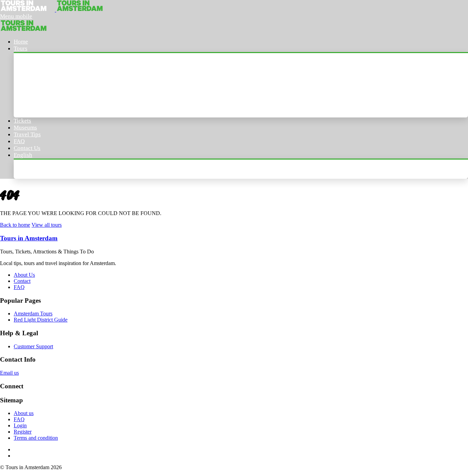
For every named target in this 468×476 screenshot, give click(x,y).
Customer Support (33, 346)
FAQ (19, 141)
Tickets (22, 120)
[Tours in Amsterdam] (28, 10)
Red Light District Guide (40, 320)
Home (21, 41)
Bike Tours (34, 107)
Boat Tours (34, 92)
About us (24, 413)
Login (20, 425)
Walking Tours (39, 77)
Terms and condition (36, 438)
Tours (20, 48)
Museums (25, 127)
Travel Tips (27, 134)
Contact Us (27, 148)
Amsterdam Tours (43, 62)
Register (23, 432)
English (23, 155)
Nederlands (35, 169)
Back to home (15, 225)
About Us (24, 275)
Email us (9, 373)
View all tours (47, 225)
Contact (22, 281)
